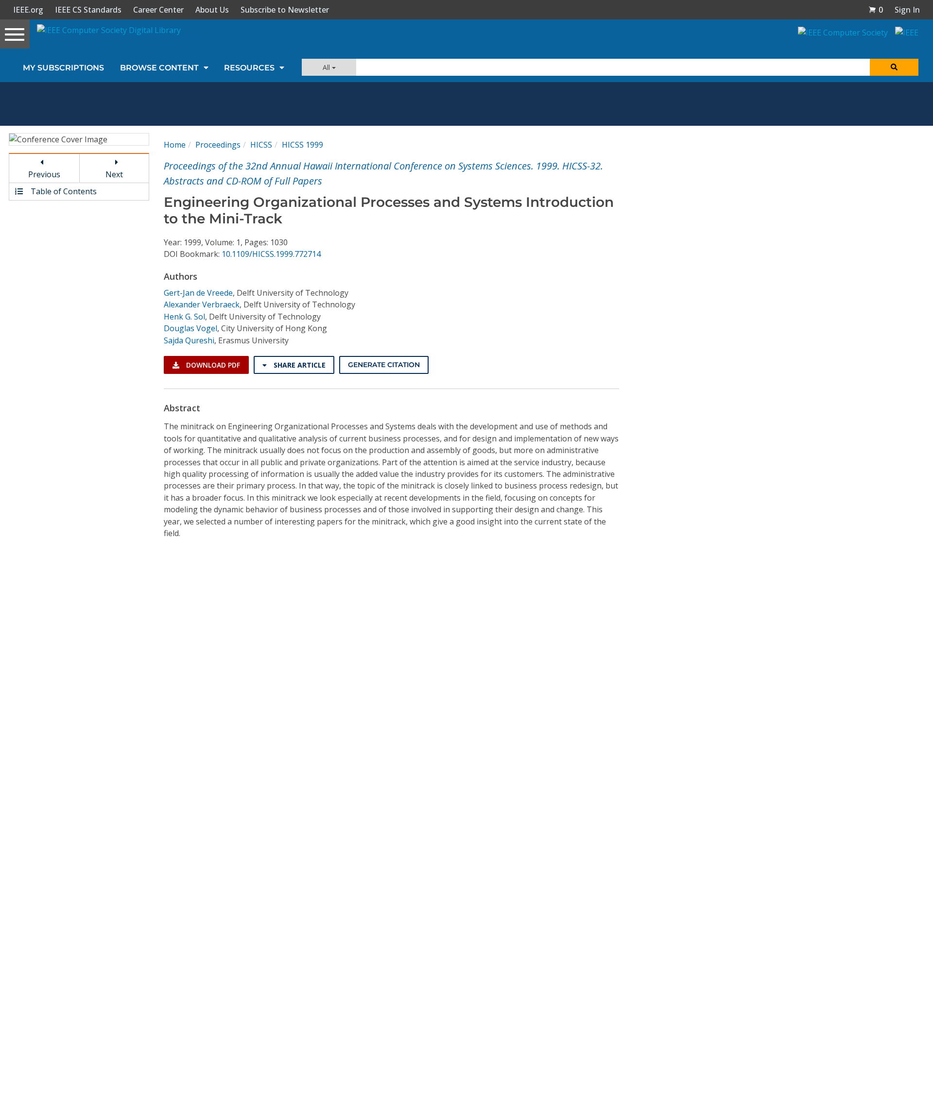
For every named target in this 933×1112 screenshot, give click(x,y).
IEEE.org (28, 9)
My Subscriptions (63, 67)
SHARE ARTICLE (299, 365)
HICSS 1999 (302, 144)
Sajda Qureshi (189, 340)
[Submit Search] (894, 67)
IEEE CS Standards (88, 9)
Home (175, 144)
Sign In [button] (907, 9)
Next (114, 174)
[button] (876, 9)
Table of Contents (63, 191)
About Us (212, 9)
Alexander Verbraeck (202, 304)
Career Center (158, 9)
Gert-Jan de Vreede (198, 292)
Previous (44, 174)
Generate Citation (384, 364)
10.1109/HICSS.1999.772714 (271, 254)
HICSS (261, 144)
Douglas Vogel (190, 328)
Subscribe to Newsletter (285, 9)
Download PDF (212, 365)
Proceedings (218, 144)
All (327, 67)
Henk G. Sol (184, 316)
